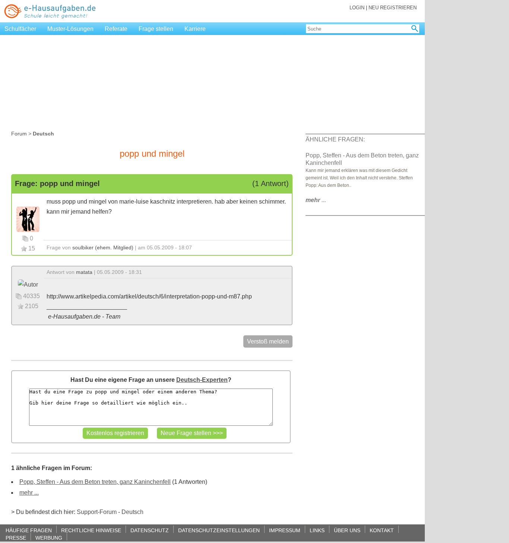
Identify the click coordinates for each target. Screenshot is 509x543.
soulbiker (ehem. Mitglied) (102, 247)
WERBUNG (48, 537)
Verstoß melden (268, 341)
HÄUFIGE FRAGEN (29, 530)
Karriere (195, 29)
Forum (19, 134)
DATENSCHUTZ (149, 530)
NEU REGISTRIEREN (393, 7)
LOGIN (357, 7)
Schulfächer (20, 29)
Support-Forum (97, 512)
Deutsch (132, 512)
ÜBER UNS (347, 530)
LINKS (317, 530)
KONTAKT (382, 530)
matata (84, 272)
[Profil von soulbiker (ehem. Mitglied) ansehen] (27, 218)
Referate (116, 29)
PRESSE (16, 537)
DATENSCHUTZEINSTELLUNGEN (219, 530)
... (316, 200)
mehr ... (29, 492)
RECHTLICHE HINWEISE (91, 530)
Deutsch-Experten (202, 380)
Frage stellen (156, 29)
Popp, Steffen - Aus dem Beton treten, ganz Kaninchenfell (95, 482)
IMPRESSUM (284, 530)
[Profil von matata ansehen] (28, 284)
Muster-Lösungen (70, 29)
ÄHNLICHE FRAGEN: (335, 139)
